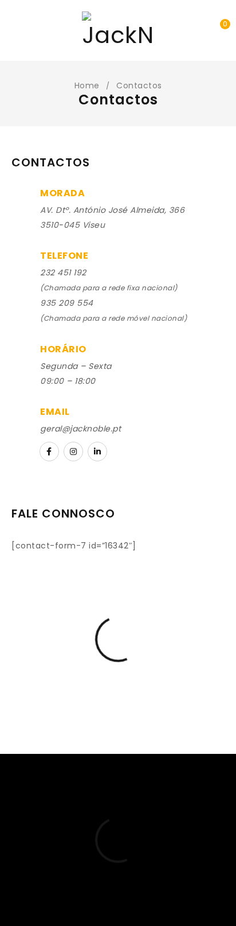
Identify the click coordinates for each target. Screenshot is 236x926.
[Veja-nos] (73, 451)
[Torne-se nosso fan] (49, 451)
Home (87, 85)
